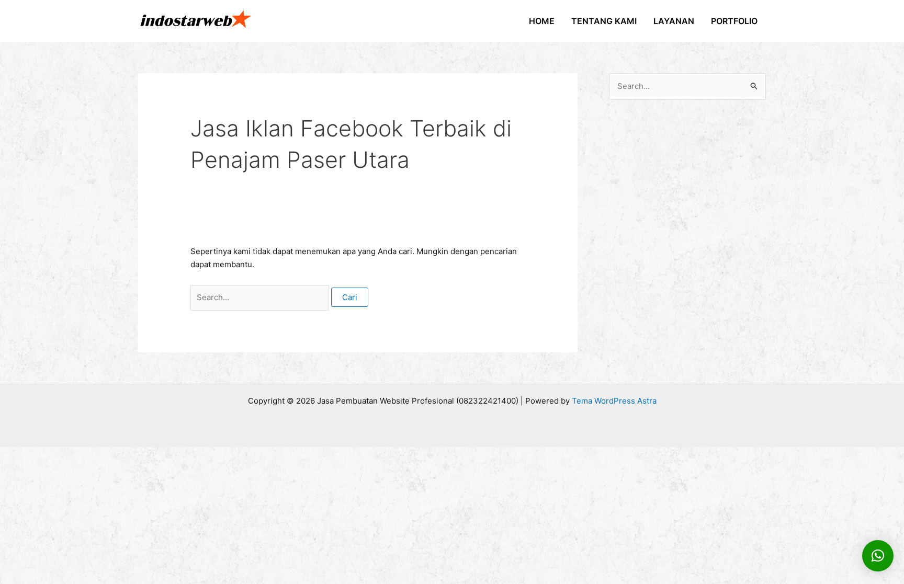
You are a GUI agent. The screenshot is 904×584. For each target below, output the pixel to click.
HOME (542, 21)
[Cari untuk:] (260, 297)
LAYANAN (673, 21)
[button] (878, 555)
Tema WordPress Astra (614, 401)
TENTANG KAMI (604, 21)
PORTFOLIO (734, 21)
